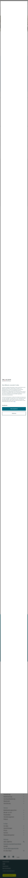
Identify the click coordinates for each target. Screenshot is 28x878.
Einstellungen (4, 405)
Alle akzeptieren (14, 408)
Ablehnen (14, 413)
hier (14, 401)
